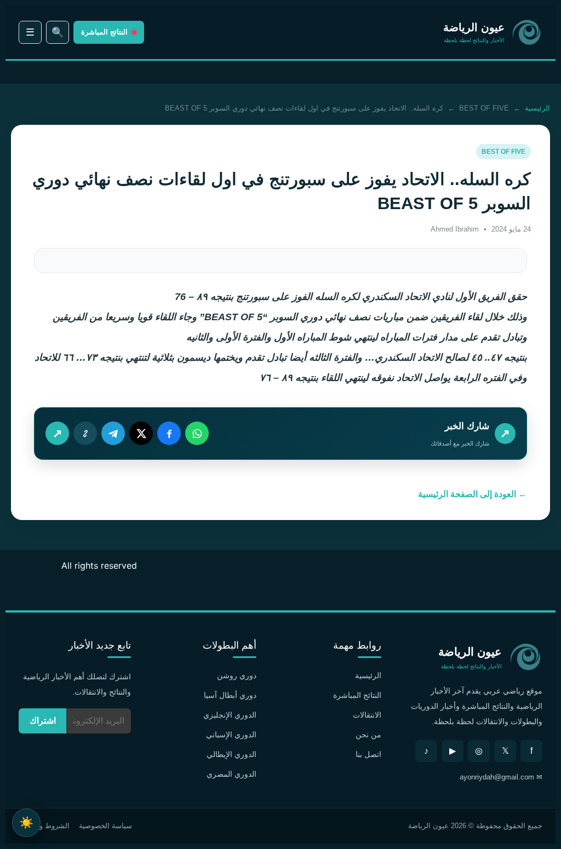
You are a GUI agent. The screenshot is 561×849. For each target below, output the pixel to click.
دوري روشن (236, 675)
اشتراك (43, 720)
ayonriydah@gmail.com (497, 777)
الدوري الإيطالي (231, 754)
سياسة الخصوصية (105, 826)
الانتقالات (367, 715)
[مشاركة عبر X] (141, 433)
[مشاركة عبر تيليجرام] (113, 433)
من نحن (368, 734)
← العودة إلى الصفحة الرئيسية (472, 494)
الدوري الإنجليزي (229, 715)
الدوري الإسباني (231, 734)
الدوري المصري (231, 774)
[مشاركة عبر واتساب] (197, 433)
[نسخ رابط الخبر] (85, 433)
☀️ (26, 822)
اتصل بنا (368, 754)
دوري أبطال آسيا (230, 695)
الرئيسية (537, 108)
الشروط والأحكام (44, 826)
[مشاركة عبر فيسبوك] (169, 433)
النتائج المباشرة (357, 695)
